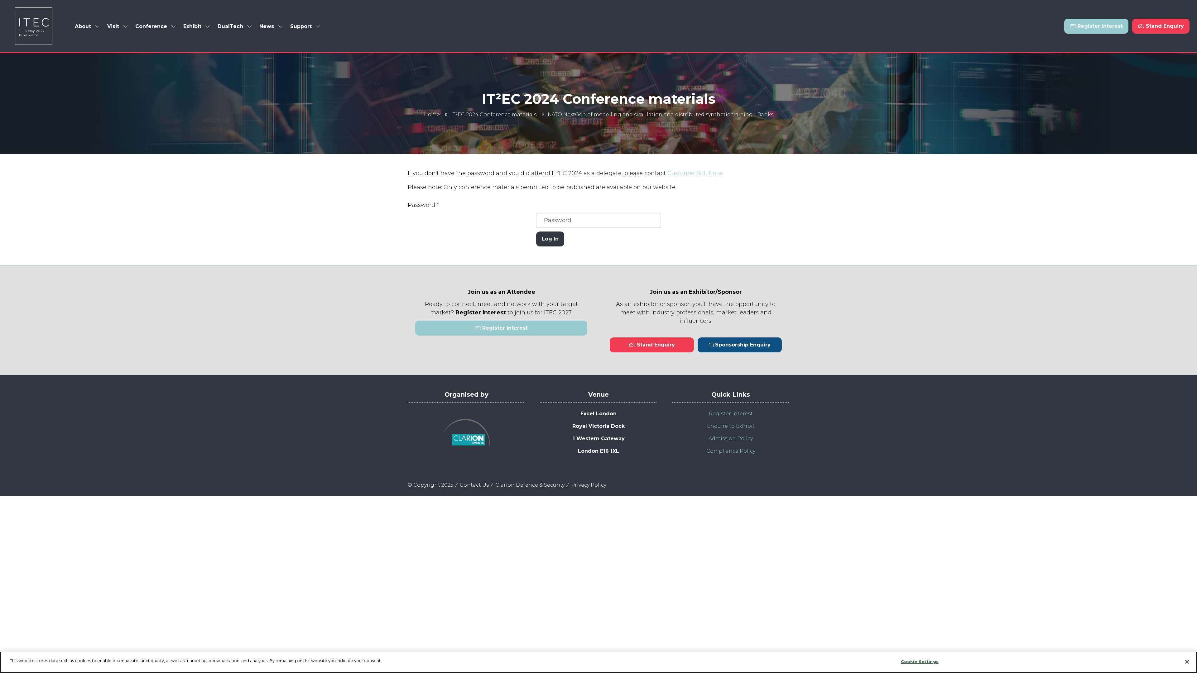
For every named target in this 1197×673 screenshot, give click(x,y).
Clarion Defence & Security (530, 485)
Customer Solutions (695, 173)
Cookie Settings (920, 661)
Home (432, 114)
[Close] (1187, 662)
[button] (1096, 26)
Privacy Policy (588, 485)
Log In (550, 239)
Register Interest (731, 414)
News (266, 26)
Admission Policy (731, 439)
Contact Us (474, 485)
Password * (423, 205)
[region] (598, 662)
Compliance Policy (730, 451)
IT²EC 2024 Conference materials (493, 114)
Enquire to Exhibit (731, 426)
